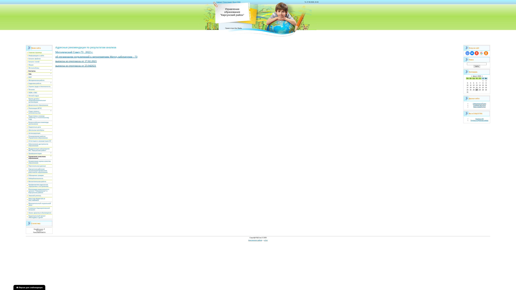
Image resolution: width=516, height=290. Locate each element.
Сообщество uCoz (479, 105)
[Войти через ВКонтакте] (472, 53)
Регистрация (227, 2)
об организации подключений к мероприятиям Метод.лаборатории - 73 (96, 56)
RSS (238, 2)
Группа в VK (479, 119)
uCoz (266, 240)
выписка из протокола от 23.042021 (75, 65)
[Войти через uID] (467, 53)
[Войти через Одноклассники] (486, 53)
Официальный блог (479, 103)
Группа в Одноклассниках (479, 120)
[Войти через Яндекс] (477, 53)
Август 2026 (477, 76)
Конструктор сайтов (255, 240)
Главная (219, 2)
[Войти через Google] (481, 53)
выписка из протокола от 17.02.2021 (76, 61)
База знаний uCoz (479, 107)
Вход (234, 2)
